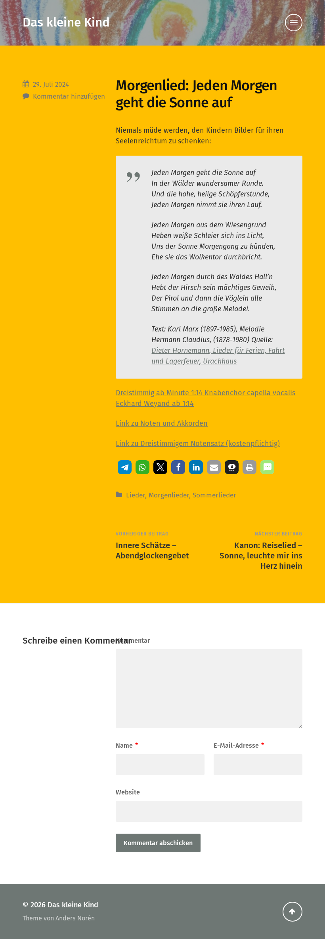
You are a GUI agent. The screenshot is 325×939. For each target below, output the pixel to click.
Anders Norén (75, 918)
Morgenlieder (169, 495)
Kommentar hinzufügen (69, 96)
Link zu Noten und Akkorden (162, 423)
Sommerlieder (214, 495)
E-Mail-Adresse (239, 745)
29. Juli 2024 (51, 84)
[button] (125, 467)
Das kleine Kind (66, 22)
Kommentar (133, 640)
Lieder (135, 495)
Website (128, 792)
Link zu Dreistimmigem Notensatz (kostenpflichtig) (198, 443)
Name (127, 745)
